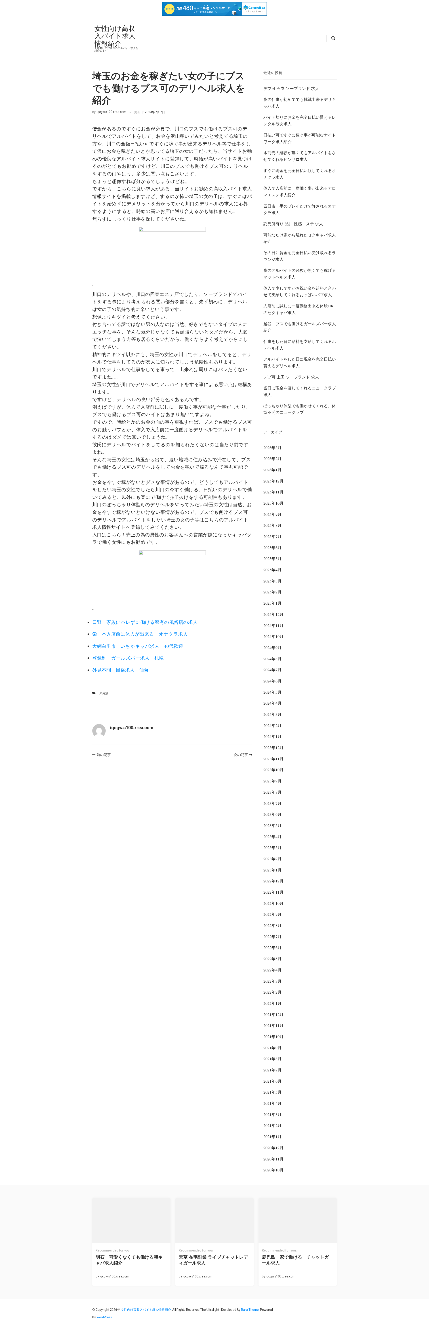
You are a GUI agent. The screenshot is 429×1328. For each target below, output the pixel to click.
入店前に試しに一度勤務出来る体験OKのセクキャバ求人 (298, 309)
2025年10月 (273, 503)
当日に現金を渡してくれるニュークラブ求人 (299, 391)
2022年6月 (272, 947)
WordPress (104, 1317)
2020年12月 (273, 1147)
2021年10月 (273, 1036)
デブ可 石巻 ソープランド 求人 (291, 88)
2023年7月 (272, 803)
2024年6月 (272, 681)
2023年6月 (272, 814)
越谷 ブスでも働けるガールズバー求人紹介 (299, 327)
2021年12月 (273, 1014)
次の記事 (241, 755)
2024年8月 (272, 658)
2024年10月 (273, 636)
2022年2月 (272, 992)
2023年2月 (272, 858)
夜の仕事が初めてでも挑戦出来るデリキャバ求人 (299, 103)
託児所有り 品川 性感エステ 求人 (293, 223)
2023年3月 (272, 847)
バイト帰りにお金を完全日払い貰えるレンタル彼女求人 (299, 121)
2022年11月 (273, 892)
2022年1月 (272, 1003)
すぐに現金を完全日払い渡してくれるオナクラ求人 (299, 174)
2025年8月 (272, 525)
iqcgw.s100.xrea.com (111, 112)
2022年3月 (272, 981)
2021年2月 (272, 1125)
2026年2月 (272, 458)
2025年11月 (273, 492)
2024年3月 (272, 714)
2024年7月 (272, 669)
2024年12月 (273, 614)
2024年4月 (272, 703)
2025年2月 (272, 592)
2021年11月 (273, 1025)
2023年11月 (273, 758)
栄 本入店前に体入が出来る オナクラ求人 (140, 634)
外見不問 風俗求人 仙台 (120, 670)
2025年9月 (272, 514)
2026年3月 (272, 447)
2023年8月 (272, 792)
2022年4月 (272, 970)
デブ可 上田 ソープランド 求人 (291, 377)
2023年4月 (272, 836)
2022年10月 (273, 903)
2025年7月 (272, 536)
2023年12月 (273, 747)
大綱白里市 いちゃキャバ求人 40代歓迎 (137, 646)
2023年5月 (272, 825)
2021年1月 (272, 1136)
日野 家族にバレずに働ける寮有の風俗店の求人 (145, 622)
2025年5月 (272, 558)
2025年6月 (272, 547)
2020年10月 (273, 1170)
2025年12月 (273, 481)
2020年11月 (273, 1159)
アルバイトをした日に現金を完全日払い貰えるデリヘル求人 (299, 362)
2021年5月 (272, 1092)
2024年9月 (272, 647)
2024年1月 (272, 736)
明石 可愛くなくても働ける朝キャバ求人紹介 (129, 1260)
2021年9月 (272, 1047)
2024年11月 (273, 625)
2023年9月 (272, 781)
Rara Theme (250, 1309)
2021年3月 (272, 1114)
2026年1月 (272, 469)
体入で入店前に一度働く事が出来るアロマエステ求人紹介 (299, 191)
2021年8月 (272, 1058)
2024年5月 (272, 692)
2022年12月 (273, 881)
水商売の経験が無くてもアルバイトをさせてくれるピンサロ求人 (299, 156)
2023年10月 (273, 769)
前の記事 (104, 755)
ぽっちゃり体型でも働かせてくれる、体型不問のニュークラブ (299, 409)
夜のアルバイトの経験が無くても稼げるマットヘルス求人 (299, 274)
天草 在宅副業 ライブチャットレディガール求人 (213, 1260)
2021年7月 (272, 1070)
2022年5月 (272, 958)
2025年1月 (272, 603)
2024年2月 (272, 725)
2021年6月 (272, 1081)
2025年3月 (272, 581)
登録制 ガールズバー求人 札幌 (128, 658)
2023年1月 (272, 870)
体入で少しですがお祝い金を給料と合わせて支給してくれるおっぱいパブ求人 (299, 291)
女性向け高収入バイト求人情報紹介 (115, 36)
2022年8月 (272, 925)
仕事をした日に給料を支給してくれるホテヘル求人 (299, 345)
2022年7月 (272, 936)
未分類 (103, 693)
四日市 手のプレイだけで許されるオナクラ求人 (299, 209)
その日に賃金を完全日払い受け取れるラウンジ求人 (299, 256)
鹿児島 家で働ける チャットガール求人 (295, 1260)
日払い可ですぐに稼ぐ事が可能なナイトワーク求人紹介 (299, 138)
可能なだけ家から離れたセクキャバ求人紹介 (299, 238)
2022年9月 (272, 914)
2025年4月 (272, 569)
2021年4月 (272, 1103)
